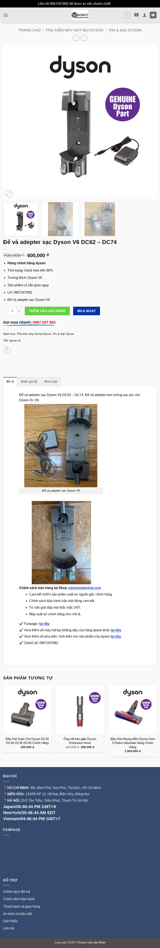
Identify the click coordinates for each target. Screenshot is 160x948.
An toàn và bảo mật (17, 914)
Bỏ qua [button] (116, 3)
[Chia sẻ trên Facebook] (7, 349)
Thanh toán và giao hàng (21, 906)
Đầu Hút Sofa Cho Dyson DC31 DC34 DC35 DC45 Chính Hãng (27, 741)
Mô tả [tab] (10, 381)
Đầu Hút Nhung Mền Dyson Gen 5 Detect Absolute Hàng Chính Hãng (132, 743)
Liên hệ (8, 928)
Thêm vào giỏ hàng (47, 311)
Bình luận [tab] (51, 381)
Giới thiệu (11, 921)
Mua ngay (86, 311)
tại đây (44, 623)
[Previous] (11, 122)
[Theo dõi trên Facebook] (126, 15)
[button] (5, 15)
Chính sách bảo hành (19, 899)
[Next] (148, 122)
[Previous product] (84, 38)
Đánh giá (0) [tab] (29, 381)
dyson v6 (14, 340)
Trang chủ (29, 30)
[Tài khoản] (144, 15)
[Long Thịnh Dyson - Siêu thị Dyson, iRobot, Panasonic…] (80, 15)
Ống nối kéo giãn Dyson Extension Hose (80, 741)
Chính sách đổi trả (16, 891)
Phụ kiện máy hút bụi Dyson (74, 30)
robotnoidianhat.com (84, 588)
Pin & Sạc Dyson (125, 30)
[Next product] (75, 38)
